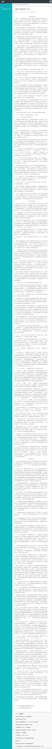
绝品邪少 (35, 12)
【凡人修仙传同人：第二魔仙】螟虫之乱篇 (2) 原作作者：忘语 (29, 746)
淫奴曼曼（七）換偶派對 (20, 732)
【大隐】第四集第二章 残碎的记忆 (23, 716)
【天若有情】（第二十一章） (22, 735)
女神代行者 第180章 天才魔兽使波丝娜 (24, 743)
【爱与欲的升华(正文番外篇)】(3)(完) (23, 724)
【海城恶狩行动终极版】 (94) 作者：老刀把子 (25, 730)
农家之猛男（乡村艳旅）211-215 (27, 705)
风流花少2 (17, 740)
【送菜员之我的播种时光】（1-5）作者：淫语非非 (26, 721)
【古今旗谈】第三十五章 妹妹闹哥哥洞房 (24, 738)
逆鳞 (2, 1)
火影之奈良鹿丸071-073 (20, 719)
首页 (24, 4)
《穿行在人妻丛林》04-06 (25, 707)
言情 (27, 4)
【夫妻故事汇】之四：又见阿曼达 (23, 727)
